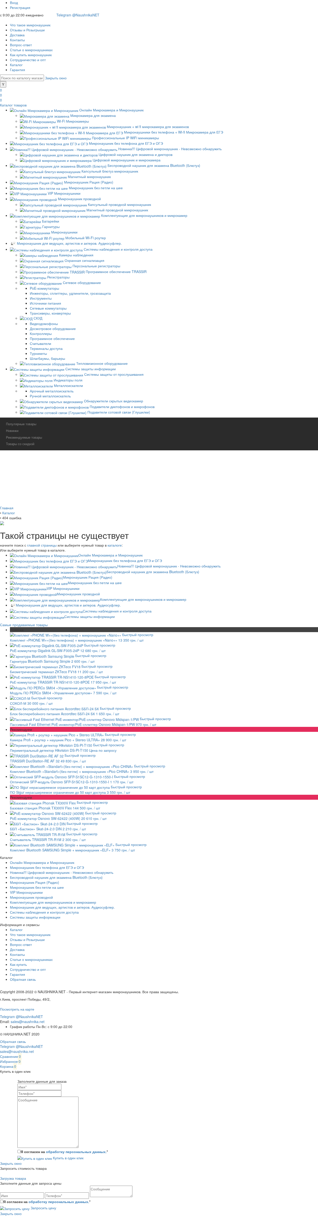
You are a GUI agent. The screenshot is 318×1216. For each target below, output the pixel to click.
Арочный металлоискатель (52, 390)
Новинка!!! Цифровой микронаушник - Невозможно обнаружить (169, 565)
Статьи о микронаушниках (31, 49)
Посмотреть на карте (17, 1009)
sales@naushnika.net (27, 1021)
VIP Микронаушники (63, 588)
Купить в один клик (67, 1157)
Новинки (12, 430)
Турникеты (38, 353)
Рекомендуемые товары (24, 437)
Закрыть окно (56, 77)
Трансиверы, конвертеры (50, 313)
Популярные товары (21, 423)
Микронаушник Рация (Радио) (87, 577)
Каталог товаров (13, 104)
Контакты (17, 39)
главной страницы (42, 545)
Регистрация (20, 7)
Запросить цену (43, 1207)
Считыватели (40, 343)
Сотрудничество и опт (28, 59)
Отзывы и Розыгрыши (27, 29)
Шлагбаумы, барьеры (47, 358)
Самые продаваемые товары (24, 624)
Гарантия (17, 69)
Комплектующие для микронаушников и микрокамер (143, 599)
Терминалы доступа (46, 348)
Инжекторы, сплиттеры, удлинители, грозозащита (70, 293)
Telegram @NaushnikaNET (77, 14)
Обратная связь (23, 979)
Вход (14, 2)
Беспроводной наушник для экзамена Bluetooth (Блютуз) (153, 571)
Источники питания (45, 303)
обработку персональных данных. (76, 1151)
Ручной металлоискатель (50, 395)
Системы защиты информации (89, 616)
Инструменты (41, 298)
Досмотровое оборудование (53, 328)
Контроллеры (41, 333)
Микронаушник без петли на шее (95, 582)
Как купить (18, 964)
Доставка (17, 34)
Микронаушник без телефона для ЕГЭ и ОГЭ (125, 560)
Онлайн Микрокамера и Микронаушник (110, 555)
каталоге (115, 545)
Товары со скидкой (20, 443)
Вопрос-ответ (21, 44)
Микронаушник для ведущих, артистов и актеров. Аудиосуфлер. (68, 605)
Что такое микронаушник (30, 24)
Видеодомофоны (44, 323)
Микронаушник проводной (78, 593)
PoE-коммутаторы (44, 288)
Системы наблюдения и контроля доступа (117, 610)
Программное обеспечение (52, 338)
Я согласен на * (64, 1151)
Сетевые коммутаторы (48, 308)
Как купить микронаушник (31, 54)
